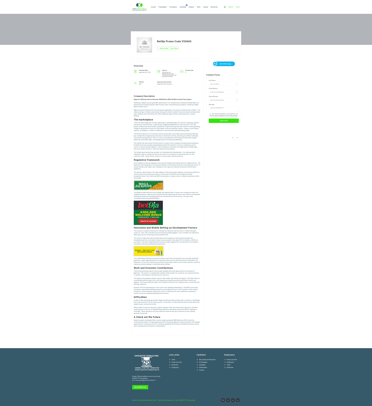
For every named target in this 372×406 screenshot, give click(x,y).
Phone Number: (213, 96)
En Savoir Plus (140, 387)
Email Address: (213, 88)
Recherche (214, 7)
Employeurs (175, 367)
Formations (173, 7)
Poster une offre (177, 362)
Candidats (183, 7)
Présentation (163, 7)
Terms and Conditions (217, 116)
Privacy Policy (233, 116)
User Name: (212, 80)
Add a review (164, 48)
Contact (205, 7)
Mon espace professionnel (207, 359)
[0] (225, 7)
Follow (175, 48)
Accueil (153, 7)
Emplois (191, 7)
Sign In (238, 7)
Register (230, 7)
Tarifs (198, 7)
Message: (212, 104)
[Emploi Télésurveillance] (140, 7)
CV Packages (203, 362)
